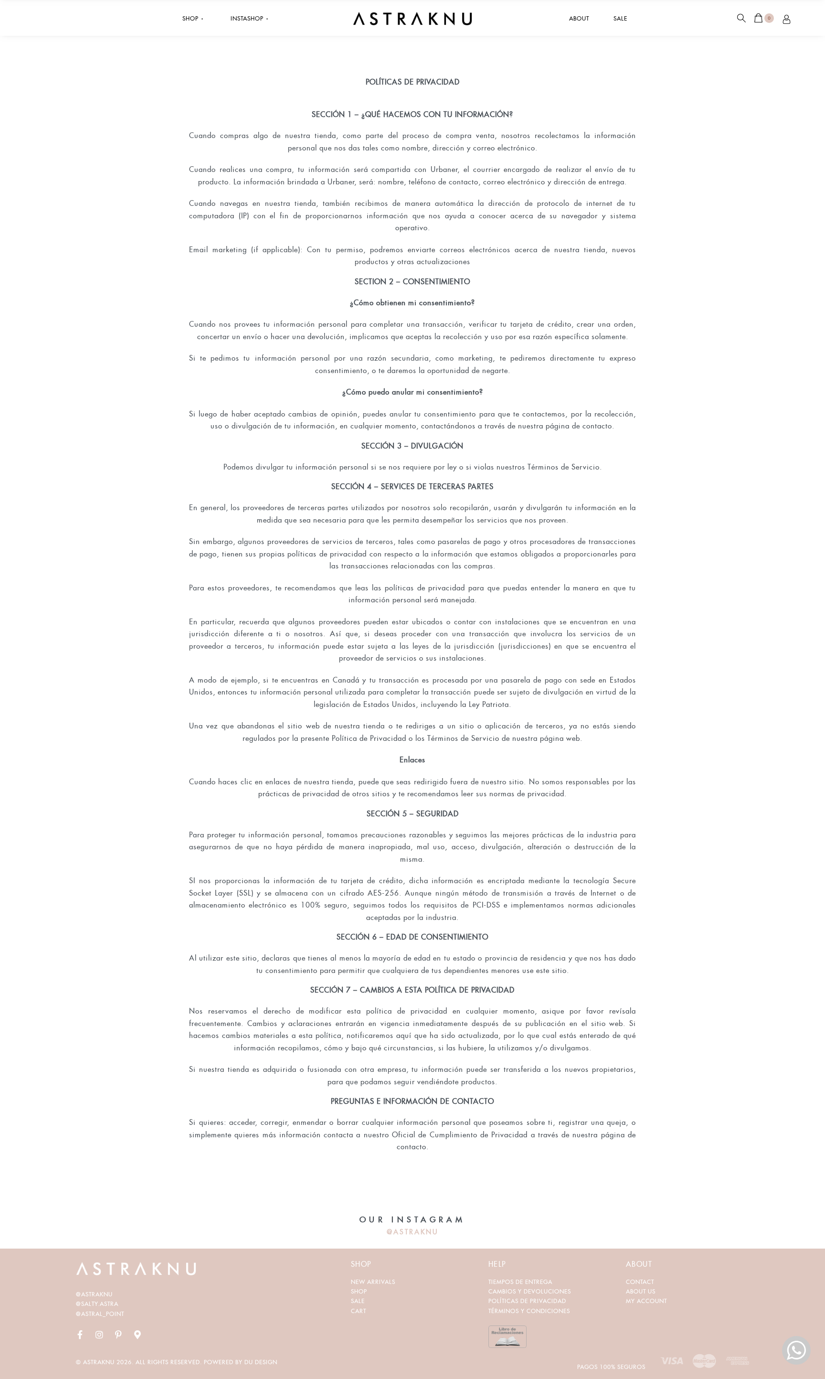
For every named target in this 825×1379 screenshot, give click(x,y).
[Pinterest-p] (118, 1334)
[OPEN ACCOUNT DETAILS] (787, 17)
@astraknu (94, 1294)
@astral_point (100, 1313)
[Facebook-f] (80, 1334)
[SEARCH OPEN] (741, 18)
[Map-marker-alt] (137, 1334)
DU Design (260, 1362)
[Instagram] (99, 1334)
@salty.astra (97, 1303)
